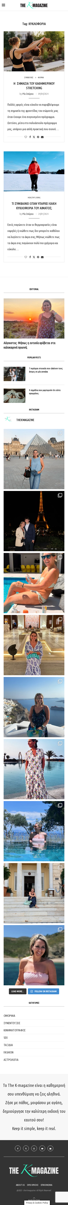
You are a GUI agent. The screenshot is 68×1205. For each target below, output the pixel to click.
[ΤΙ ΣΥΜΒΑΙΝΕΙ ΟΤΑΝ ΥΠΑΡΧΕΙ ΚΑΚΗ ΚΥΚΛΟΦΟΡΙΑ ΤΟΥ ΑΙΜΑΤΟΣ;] (34, 171)
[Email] (50, 1148)
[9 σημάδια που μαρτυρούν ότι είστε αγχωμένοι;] (14, 395)
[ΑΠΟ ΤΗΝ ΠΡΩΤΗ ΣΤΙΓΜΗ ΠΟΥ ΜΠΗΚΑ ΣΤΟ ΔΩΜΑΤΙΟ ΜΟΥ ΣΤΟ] (34, 769)
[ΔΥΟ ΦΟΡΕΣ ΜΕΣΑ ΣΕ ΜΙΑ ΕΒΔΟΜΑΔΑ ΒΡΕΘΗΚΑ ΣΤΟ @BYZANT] (34, 645)
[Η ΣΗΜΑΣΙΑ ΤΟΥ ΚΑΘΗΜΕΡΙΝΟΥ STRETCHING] (34, 51)
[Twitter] (26, 1148)
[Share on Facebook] (30, 137)
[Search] (64, 5)
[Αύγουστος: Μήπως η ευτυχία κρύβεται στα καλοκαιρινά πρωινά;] (34, 318)
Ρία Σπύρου (28, 93)
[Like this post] (25, 137)
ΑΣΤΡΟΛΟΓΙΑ (11, 1059)
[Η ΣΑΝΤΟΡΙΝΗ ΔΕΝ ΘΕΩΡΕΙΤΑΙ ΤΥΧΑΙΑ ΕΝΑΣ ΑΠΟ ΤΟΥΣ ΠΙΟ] (34, 707)
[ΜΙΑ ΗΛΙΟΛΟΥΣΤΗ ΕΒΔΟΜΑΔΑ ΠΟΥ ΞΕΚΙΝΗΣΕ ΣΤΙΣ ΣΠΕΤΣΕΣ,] (34, 893)
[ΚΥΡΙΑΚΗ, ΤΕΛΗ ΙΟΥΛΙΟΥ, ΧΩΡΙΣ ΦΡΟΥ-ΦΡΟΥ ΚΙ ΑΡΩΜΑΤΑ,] (34, 583)
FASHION (8, 1052)
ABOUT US (20, 1185)
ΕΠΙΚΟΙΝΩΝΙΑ (46, 1185)
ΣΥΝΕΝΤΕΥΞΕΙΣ (12, 1023)
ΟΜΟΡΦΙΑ (9, 1015)
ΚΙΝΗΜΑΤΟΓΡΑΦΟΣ (15, 1030)
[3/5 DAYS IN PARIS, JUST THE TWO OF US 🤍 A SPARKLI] (34, 521)
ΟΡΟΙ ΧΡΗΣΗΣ (32, 1185)
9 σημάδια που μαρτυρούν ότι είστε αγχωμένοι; (45, 392)
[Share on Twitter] (34, 136)
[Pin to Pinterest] (38, 137)
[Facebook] (18, 1148)
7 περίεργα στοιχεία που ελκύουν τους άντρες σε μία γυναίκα (46, 370)
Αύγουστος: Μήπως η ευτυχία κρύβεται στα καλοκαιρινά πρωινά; (29, 345)
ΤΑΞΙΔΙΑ (8, 1045)
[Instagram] (34, 1148)
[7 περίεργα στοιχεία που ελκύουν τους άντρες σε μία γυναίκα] (14, 374)
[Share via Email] (42, 137)
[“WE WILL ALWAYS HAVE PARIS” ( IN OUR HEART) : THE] (34, 459)
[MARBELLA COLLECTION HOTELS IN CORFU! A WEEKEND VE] (34, 831)
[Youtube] (42, 1148)
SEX (6, 1037)
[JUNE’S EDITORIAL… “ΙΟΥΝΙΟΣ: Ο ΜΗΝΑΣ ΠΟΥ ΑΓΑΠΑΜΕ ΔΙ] (34, 955)
